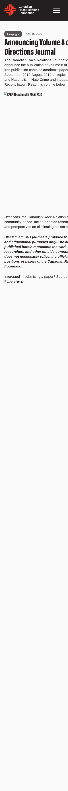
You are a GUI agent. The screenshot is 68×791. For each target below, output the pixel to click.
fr (40, 12)
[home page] (21, 14)
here (19, 281)
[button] (56, 10)
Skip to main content (9, 25)
